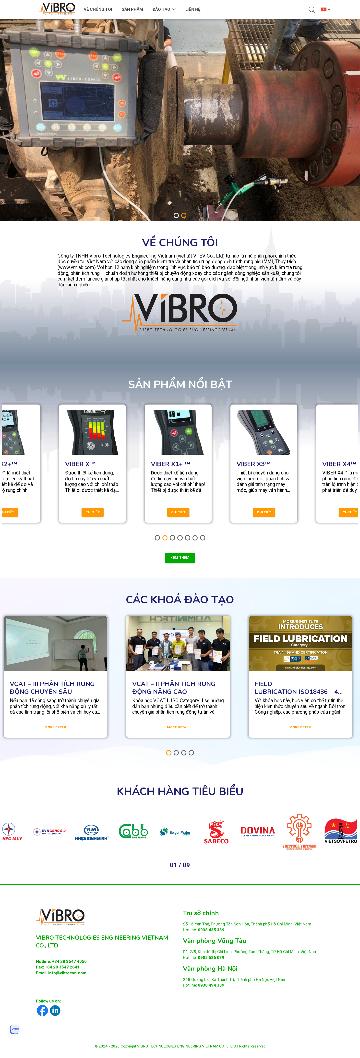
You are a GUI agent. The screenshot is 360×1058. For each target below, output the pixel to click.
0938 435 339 (211, 929)
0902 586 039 (211, 957)
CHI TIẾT (96, 512)
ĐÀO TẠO (161, 9)
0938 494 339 (211, 985)
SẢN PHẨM (132, 9)
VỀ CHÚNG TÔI (98, 9)
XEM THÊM (179, 558)
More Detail (56, 727)
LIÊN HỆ (193, 9)
